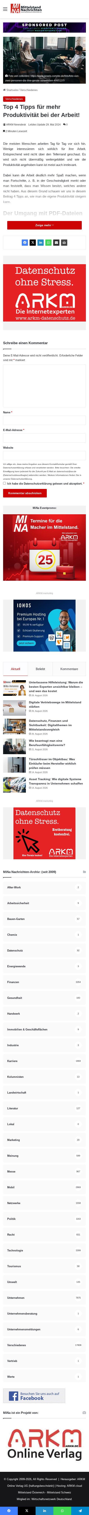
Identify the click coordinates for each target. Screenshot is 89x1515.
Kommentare (69, 669)
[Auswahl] (5, 10)
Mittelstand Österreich (31, 1492)
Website (8, 447)
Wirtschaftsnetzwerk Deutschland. (51, 1499)
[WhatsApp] (48, 242)
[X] (33, 242)
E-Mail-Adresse (13, 430)
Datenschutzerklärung (13, 468)
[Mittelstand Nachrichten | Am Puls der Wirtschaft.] (26, 9)
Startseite (12, 90)
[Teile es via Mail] (56, 242)
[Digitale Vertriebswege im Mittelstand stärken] (14, 708)
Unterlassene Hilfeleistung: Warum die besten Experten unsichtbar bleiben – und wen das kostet (56, 687)
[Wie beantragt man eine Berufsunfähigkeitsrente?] (14, 746)
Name (7, 412)
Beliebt (40, 669)
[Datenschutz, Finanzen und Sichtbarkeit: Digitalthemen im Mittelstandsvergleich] (14, 726)
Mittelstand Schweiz (59, 1492)
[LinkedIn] (40, 242)
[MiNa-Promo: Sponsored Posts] (44, 27)
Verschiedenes (29, 90)
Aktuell (15, 669)
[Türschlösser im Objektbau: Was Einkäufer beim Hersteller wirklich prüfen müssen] (14, 765)
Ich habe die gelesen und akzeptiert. (45, 483)
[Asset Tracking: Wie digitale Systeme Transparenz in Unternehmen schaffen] (14, 785)
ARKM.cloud (74, 1485)
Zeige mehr (43, 225)
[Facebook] (25, 242)
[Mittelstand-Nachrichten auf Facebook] (34, 1402)
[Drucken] (64, 242)
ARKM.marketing (44, 593)
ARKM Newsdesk (16, 124)
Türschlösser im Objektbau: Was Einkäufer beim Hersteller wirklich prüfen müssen (52, 764)
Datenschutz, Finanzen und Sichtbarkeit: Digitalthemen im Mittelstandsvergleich (50, 725)
